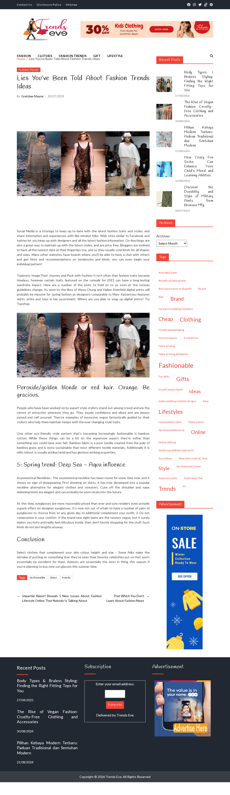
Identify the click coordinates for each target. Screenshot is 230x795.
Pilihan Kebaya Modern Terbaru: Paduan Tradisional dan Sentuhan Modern (198, 136)
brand (177, 299)
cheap (166, 319)
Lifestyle (115, 56)
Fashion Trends (72, 56)
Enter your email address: (115, 699)
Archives (163, 236)
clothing (190, 319)
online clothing (167, 442)
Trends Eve (125, 715)
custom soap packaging (171, 329)
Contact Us (24, 4)
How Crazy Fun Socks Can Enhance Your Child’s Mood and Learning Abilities (198, 166)
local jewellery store (170, 421)
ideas (53, 577)
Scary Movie (165, 458)
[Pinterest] (211, 5)
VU (184, 486)
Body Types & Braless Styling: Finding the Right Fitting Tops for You (198, 81)
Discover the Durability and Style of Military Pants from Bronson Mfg (198, 196)
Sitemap (71, 4)
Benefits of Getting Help (172, 280)
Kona (205, 401)
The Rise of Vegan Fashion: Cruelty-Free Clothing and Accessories (198, 109)
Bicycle (202, 288)
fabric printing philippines (173, 354)
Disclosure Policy (49, 4)
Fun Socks (164, 376)
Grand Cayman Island (170, 389)
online (198, 432)
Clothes (45, 56)
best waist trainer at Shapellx (175, 288)
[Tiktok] (206, 5)
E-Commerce (191, 337)
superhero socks (168, 478)
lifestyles (171, 411)
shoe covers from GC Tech (193, 458)
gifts (182, 378)
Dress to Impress (168, 337)
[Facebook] (189, 5)
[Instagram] (194, 5)
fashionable (37, 577)
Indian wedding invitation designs (177, 401)
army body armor (168, 272)
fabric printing (167, 345)
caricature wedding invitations (176, 308)
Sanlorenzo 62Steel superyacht (176, 450)
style (164, 468)
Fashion (24, 56)
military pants (196, 421)
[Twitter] (200, 5)
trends (66, 577)
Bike (161, 296)
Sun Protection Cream (188, 466)
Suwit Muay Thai (193, 478)
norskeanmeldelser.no (171, 430)
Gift (97, 56)
